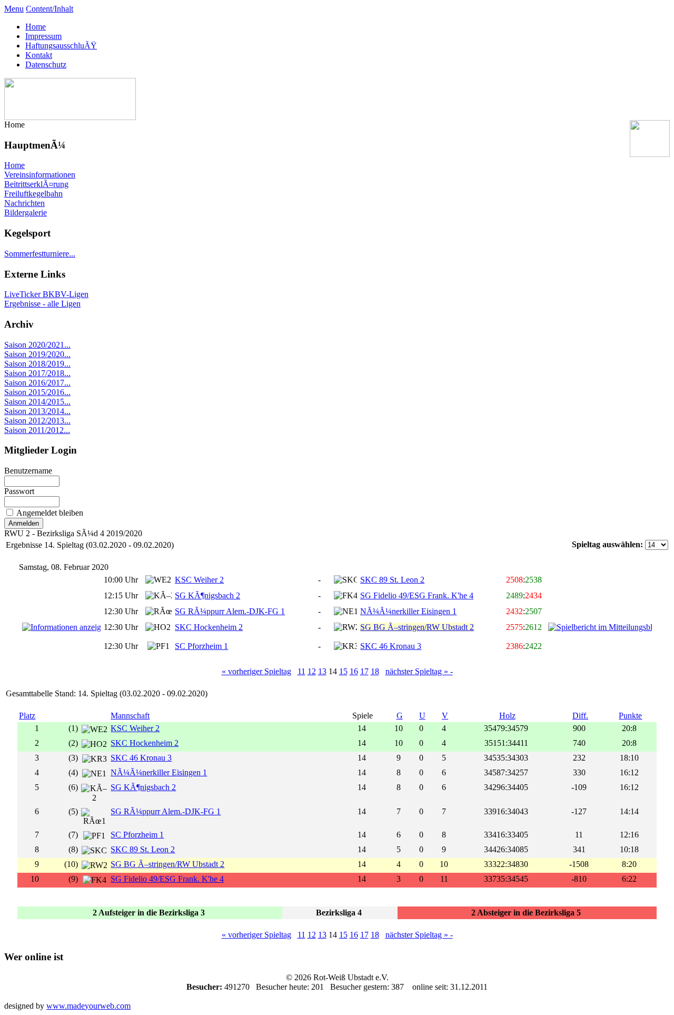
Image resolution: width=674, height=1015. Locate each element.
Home (35, 26)
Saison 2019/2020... (37, 354)
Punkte (630, 715)
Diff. (580, 715)
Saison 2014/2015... (37, 401)
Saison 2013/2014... (37, 411)
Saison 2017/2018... (37, 373)
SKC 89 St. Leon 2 (392, 579)
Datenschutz (45, 64)
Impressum (43, 36)
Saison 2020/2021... (37, 344)
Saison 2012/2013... (37, 420)
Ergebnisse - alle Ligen (42, 303)
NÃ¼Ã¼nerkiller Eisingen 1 (408, 611)
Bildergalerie (25, 212)
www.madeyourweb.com (88, 1005)
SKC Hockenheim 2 (209, 627)
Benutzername (28, 470)
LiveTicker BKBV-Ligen (46, 294)
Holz (507, 715)
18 (375, 671)
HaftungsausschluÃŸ (61, 45)
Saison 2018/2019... (37, 363)
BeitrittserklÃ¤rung (36, 184)
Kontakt (38, 55)
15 (343, 671)
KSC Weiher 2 (199, 579)
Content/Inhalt (49, 8)
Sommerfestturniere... (39, 253)
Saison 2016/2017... (37, 382)
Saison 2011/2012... (37, 430)
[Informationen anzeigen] (61, 627)
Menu (14, 8)
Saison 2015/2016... (37, 392)
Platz (27, 715)
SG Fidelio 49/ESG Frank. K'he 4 (416, 595)
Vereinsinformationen (39, 174)
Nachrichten (24, 203)
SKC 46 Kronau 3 (390, 646)
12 (312, 671)
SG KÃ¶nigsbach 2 (207, 595)
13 (322, 671)
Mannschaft (130, 715)
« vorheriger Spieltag (256, 671)
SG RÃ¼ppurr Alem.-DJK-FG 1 (230, 611)
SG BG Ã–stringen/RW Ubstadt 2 (167, 864)
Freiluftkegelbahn (33, 193)
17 (364, 671)
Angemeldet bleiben (49, 512)
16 (354, 671)
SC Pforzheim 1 (201, 646)
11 (301, 671)
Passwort (19, 491)
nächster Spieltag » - (419, 671)
